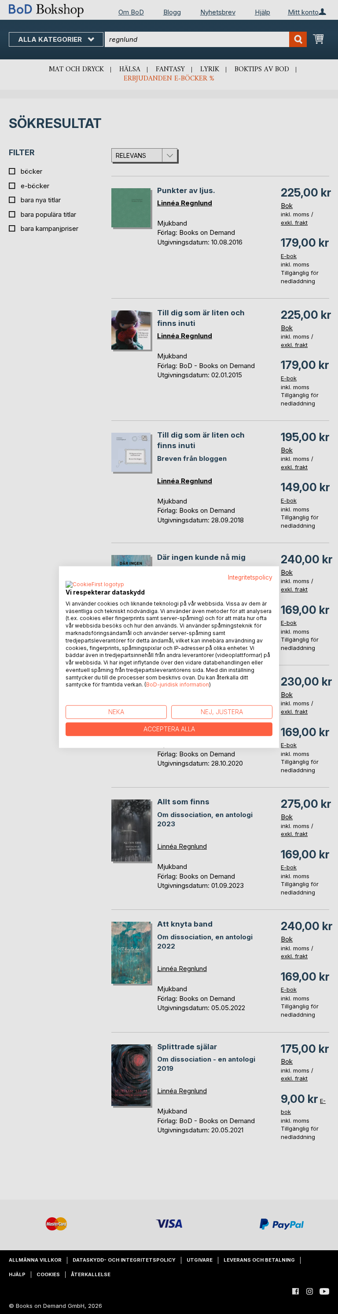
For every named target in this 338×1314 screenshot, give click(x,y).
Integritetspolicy (250, 577)
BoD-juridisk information (177, 684)
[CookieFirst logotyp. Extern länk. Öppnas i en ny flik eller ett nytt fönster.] (95, 584)
